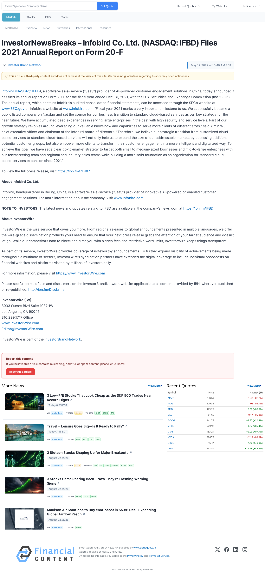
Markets (11, 17)
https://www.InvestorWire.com (80, 273)
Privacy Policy (135, 555)
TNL (91, 439)
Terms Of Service (159, 555)
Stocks (31, 17)
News (46, 28)
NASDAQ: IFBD (28, 91)
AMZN (171, 398)
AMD (170, 409)
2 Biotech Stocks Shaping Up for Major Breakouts (89, 453)
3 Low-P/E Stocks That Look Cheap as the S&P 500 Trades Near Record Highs (99, 397)
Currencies (63, 28)
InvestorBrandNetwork (63, 339)
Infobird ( (9, 91)
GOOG (171, 420)
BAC (170, 414)
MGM (93, 496)
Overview (31, 28)
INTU (78, 496)
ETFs (48, 17)
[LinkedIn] (236, 554)
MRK (108, 466)
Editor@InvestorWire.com (22, 329)
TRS (112, 413)
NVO (131, 466)
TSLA (170, 448)
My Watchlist (220, 6)
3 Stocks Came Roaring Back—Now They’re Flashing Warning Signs (97, 481)
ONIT (97, 413)
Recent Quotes (186, 6)
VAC (98, 439)
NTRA (123, 466)
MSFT (170, 431)
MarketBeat (57, 413)
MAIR (78, 527)
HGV (78, 439)
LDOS (86, 496)
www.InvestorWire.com (20, 323)
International (84, 28)
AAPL (170, 403)
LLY (101, 466)
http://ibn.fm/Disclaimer (47, 289)
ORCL (171, 443)
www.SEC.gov (13, 109)
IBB (95, 466)
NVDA (171, 437)
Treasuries (104, 28)
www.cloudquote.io (144, 547)
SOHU (105, 413)
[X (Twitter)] (218, 554)
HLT (85, 439)
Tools (64, 17)
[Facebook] (227, 554)
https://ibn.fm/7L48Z (73, 171)
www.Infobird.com (78, 109)
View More (154, 385)
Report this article (20, 371)
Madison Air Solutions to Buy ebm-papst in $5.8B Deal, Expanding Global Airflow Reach (101, 512)
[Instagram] (245, 554)
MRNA (115, 466)
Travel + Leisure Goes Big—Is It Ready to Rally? (87, 426)
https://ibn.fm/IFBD (198, 208)
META (171, 426)
